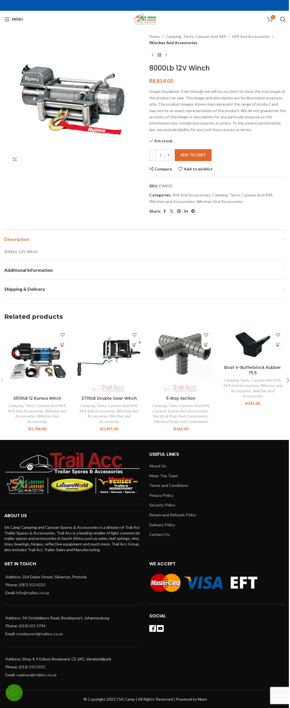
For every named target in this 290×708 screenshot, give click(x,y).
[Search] (283, 19)
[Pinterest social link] (179, 211)
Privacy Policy (161, 495)
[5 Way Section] (181, 360)
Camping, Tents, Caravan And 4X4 (196, 36)
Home (154, 36)
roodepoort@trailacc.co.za (39, 633)
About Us (157, 465)
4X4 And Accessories (251, 36)
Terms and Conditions (168, 485)
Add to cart (193, 155)
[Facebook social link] (164, 211)
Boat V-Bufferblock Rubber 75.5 (252, 370)
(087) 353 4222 (32, 584)
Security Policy (162, 504)
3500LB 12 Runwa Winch (37, 398)
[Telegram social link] (193, 211)
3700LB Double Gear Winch (109, 398)
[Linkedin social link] (186, 211)
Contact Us (159, 534)
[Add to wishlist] (63, 335)
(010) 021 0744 (32, 625)
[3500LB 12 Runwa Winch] (37, 360)
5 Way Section (180, 398)
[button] (63, 345)
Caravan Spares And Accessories (180, 411)
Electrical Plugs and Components (181, 421)
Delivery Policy (162, 524)
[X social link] (171, 211)
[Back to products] (159, 55)
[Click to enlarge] (14, 159)
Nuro (202, 699)
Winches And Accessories (173, 42)
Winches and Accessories (172, 201)
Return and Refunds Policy (172, 514)
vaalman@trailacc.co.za (36, 674)
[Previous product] (152, 55)
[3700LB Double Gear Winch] (109, 360)
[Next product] (166, 55)
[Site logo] (145, 18)
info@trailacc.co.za (32, 592)
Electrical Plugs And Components (180, 416)
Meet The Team (163, 475)
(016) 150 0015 (32, 666)
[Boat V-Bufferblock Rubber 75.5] (253, 344)
